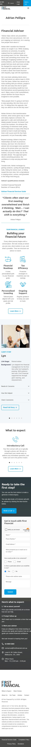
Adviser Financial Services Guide (13, 191)
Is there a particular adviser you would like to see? (16, 567)
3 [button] (14, 418)
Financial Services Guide (9, 739)
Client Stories (17, 691)
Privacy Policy (11, 744)
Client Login (18, 3)
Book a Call (26, 3)
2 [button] (11, 418)
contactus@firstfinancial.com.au (16, 648)
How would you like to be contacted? (15, 558)
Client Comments (7, 400)
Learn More (14, 311)
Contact (26, 695)
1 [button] (9, 418)
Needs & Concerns (7, 386)
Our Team (13, 695)
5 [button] (19, 418)
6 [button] (21, 418)
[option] (15, 367)
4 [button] (16, 418)
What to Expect (6, 691)
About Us (4, 695)
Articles (20, 695)
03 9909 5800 (2, 3)
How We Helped (6, 393)
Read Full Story (9, 407)
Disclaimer (21, 744)
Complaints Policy (24, 739)
